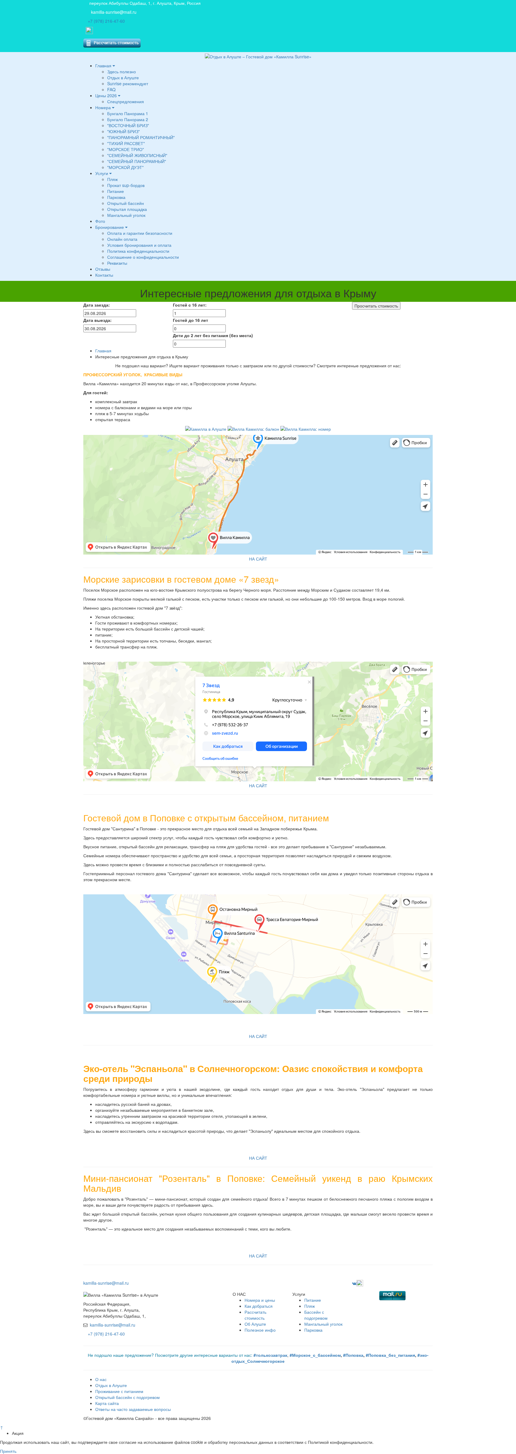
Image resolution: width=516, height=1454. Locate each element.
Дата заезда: (96, 305)
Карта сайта (107, 1403)
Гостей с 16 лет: (190, 305)
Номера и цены (260, 1300)
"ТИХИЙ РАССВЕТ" (126, 143)
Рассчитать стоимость (255, 1315)
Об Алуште (255, 1324)
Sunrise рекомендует (127, 83)
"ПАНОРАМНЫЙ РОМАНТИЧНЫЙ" (141, 137)
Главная (104, 65)
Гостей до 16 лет (190, 320)
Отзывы (102, 269)
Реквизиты (117, 263)
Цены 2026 (106, 95)
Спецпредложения (125, 101)
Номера (103, 107)
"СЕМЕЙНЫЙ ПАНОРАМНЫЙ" (136, 161)
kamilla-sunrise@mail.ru (113, 12)
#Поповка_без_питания (390, 1355)
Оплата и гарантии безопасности (139, 233)
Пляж (112, 179)
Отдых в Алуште (123, 77)
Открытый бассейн (125, 203)
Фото (100, 221)
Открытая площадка (127, 209)
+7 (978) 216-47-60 (106, 21)
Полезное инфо (260, 1330)
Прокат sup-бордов (126, 185)
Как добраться (259, 1306)
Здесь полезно (121, 71)
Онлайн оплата (122, 239)
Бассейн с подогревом (316, 1315)
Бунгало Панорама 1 (127, 113)
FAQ (111, 89)
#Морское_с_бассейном (315, 1355)
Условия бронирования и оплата (139, 245)
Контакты (104, 275)
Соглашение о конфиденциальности (143, 257)
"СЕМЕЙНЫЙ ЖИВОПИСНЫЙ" (137, 155)
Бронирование (110, 227)
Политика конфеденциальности (138, 251)
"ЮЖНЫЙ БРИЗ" (123, 131)
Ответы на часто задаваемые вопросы (133, 1409)
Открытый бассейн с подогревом (127, 1397)
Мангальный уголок (126, 215)
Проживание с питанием (119, 1391)
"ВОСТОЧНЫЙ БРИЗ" (128, 125)
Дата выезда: (97, 320)
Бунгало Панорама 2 (127, 119)
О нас (101, 1379)
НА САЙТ (258, 559)
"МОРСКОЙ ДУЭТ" (125, 167)
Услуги (102, 173)
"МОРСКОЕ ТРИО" (125, 149)
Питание (115, 191)
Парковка (116, 197)
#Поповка (353, 1355)
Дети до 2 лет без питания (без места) (213, 335)
